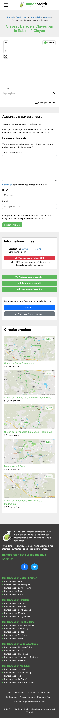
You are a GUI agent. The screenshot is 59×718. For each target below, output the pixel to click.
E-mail (6, 201)
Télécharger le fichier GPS (31, 258)
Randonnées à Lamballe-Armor (18, 588)
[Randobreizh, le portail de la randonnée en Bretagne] (33, 5)
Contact (31, 697)
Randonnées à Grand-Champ (18, 672)
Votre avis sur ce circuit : (13, 152)
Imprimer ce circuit (31, 283)
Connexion (7, 184)
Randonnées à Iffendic (14, 638)
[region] (29, 67)
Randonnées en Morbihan (16, 665)
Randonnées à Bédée (14, 632)
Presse (22, 697)
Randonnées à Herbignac (16, 654)
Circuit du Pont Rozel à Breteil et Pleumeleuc (27, 397)
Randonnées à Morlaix (14, 613)
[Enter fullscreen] (6, 56)
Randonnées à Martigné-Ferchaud (20, 625)
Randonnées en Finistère (15, 599)
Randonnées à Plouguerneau (17, 616)
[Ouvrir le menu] (6, 5)
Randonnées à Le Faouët (15, 679)
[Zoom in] (6, 43)
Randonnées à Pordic (14, 591)
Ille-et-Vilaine (36, 17)
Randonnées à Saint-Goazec (17, 610)
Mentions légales (45, 697)
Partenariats (11, 697)
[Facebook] (24, 566)
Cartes (50, 42)
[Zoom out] (6, 47)
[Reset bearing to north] (6, 51)
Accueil (10, 17)
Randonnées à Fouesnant (16, 606)
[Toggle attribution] (53, 93)
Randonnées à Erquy (14, 581)
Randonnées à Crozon (14, 603)
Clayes (47, 17)
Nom (5, 190)
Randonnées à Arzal (13, 676)
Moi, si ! (30, 307)
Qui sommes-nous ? (17, 692)
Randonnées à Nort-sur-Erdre (18, 647)
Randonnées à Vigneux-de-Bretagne (21, 657)
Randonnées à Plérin (13, 594)
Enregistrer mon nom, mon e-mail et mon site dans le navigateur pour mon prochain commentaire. (26, 217)
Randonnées (21, 17)
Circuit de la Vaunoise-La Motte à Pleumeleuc (28, 431)
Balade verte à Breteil (15, 466)
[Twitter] (34, 566)
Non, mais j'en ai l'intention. (30, 314)
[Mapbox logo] (9, 93)
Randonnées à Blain (13, 650)
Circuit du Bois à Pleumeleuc (19, 363)
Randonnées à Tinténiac (15, 635)
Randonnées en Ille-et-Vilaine (18, 621)
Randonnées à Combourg (16, 628)
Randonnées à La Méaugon (17, 584)
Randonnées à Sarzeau (15, 669)
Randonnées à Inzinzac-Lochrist (19, 682)
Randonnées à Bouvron (15, 660)
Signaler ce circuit (46, 102)
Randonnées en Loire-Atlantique (20, 643)
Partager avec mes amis (30, 277)
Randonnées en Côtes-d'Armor (19, 577)
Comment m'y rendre (31, 289)
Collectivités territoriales (39, 692)
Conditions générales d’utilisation (29, 701)
